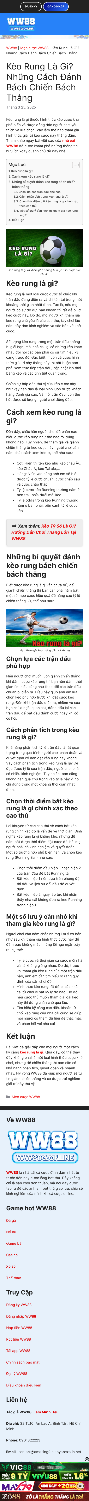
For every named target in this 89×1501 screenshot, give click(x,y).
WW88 (11, 48)
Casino (12, 1255)
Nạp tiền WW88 (19, 1328)
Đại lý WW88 (16, 1374)
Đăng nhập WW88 (21, 1316)
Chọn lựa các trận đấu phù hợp (40, 191)
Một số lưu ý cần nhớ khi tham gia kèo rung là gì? (48, 213)
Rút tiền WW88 (18, 1339)
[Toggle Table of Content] (73, 164)
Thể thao (13, 1278)
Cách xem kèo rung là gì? (31, 176)
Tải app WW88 (18, 1351)
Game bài (14, 1243)
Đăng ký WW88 (18, 1305)
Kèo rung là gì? (22, 171)
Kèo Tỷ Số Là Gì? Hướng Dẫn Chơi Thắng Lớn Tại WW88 (43, 532)
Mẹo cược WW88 (34, 48)
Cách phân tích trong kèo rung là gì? (44, 196)
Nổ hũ (11, 1232)
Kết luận (18, 220)
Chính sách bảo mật (23, 1362)
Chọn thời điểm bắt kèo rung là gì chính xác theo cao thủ (48, 204)
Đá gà (11, 1220)
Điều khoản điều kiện (23, 1385)
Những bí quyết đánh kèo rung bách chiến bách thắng (43, 184)
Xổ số (11, 1266)
